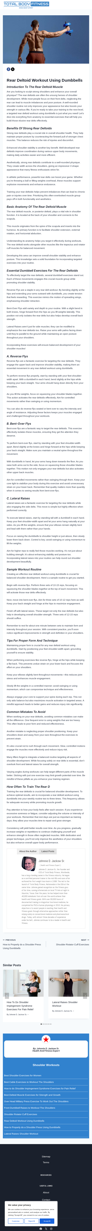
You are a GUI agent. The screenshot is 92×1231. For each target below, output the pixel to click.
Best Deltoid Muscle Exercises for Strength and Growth (32, 1095)
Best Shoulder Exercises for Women (22, 1075)
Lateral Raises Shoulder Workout (21, 1134)
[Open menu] (86, 4)
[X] (12, 69)
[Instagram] (51, 1228)
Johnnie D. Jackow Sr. (18, 1014)
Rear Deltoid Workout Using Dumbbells (24, 1121)
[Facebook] (8, 69)
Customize (16, 1221)
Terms (46, 1162)
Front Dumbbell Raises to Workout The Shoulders (29, 1108)
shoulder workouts (46, 1065)
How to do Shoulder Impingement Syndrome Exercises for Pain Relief (20, 1006)
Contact (46, 1199)
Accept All (47, 1221)
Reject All (31, 1221)
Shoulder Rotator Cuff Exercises (72, 942)
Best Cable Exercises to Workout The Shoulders (29, 1082)
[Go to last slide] (7, 996)
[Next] (85, 996)
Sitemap (46, 1156)
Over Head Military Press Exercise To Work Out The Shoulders (36, 1101)
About (46, 1192)
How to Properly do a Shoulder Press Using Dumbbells (22, 944)
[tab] (41, 1024)
